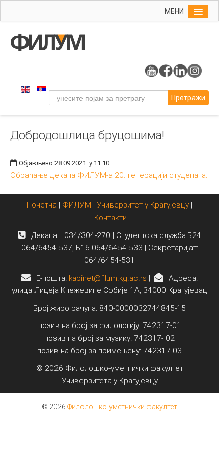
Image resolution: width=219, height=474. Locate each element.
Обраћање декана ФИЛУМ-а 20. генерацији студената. (109, 175)
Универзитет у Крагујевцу (143, 205)
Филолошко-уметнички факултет (122, 407)
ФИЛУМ (76, 205)
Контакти (110, 217)
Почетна (42, 205)
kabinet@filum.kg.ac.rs (108, 278)
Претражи (188, 98)
